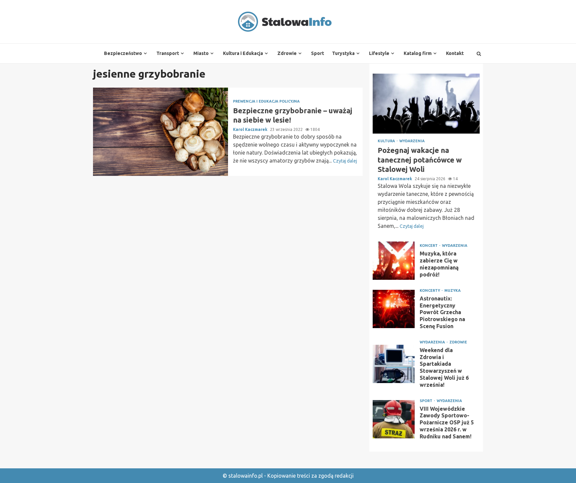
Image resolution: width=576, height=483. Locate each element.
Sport (317, 53)
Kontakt (455, 53)
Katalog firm (418, 53)
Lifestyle (379, 53)
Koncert (429, 245)
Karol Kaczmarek (250, 129)
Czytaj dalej (345, 161)
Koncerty (430, 290)
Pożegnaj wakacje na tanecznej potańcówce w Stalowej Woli (426, 104)
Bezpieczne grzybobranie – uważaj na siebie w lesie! (160, 132)
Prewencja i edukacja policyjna (266, 101)
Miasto (201, 53)
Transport (167, 53)
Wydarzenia (412, 141)
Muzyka (452, 290)
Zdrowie (287, 53)
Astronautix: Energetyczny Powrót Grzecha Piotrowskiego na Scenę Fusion (394, 309)
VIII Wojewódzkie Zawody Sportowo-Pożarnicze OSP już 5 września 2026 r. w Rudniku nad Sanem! (394, 419)
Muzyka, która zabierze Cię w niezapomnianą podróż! (394, 261)
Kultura (387, 141)
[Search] (479, 53)
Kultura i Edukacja (243, 53)
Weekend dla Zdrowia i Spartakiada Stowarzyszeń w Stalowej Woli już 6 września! (394, 364)
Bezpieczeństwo (123, 53)
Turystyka (343, 53)
